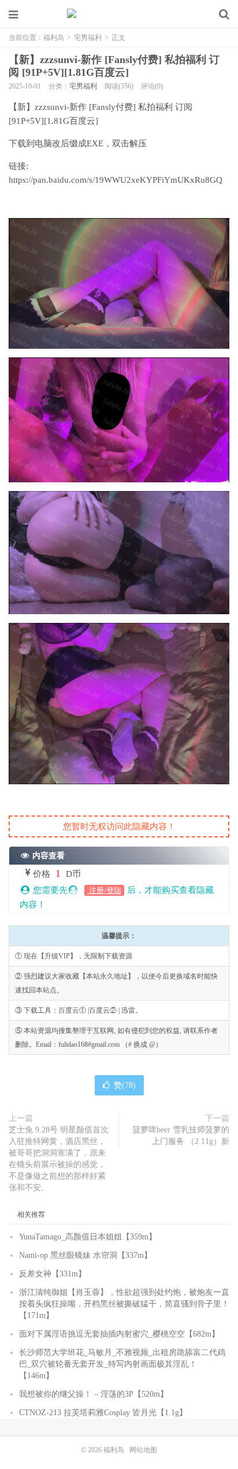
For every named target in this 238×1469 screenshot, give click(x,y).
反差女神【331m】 (52, 1273)
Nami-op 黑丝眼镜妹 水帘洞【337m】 (85, 1255)
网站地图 (143, 1450)
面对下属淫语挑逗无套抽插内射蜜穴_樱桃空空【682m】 (119, 1334)
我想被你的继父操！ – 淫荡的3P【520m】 (93, 1394)
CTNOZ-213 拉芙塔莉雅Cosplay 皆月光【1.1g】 (103, 1412)
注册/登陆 (104, 890)
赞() (125, 1085)
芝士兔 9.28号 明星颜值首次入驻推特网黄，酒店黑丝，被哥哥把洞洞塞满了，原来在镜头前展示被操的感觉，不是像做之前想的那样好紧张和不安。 (59, 1158)
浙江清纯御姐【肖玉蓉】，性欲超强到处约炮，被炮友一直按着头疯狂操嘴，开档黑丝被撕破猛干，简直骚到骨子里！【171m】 (124, 1304)
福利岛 (119, 14)
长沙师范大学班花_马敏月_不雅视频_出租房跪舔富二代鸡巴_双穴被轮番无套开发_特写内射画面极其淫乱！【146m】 (122, 1364)
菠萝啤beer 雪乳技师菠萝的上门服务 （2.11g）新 (180, 1135)
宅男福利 (88, 38)
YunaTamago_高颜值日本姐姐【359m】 (88, 1236)
